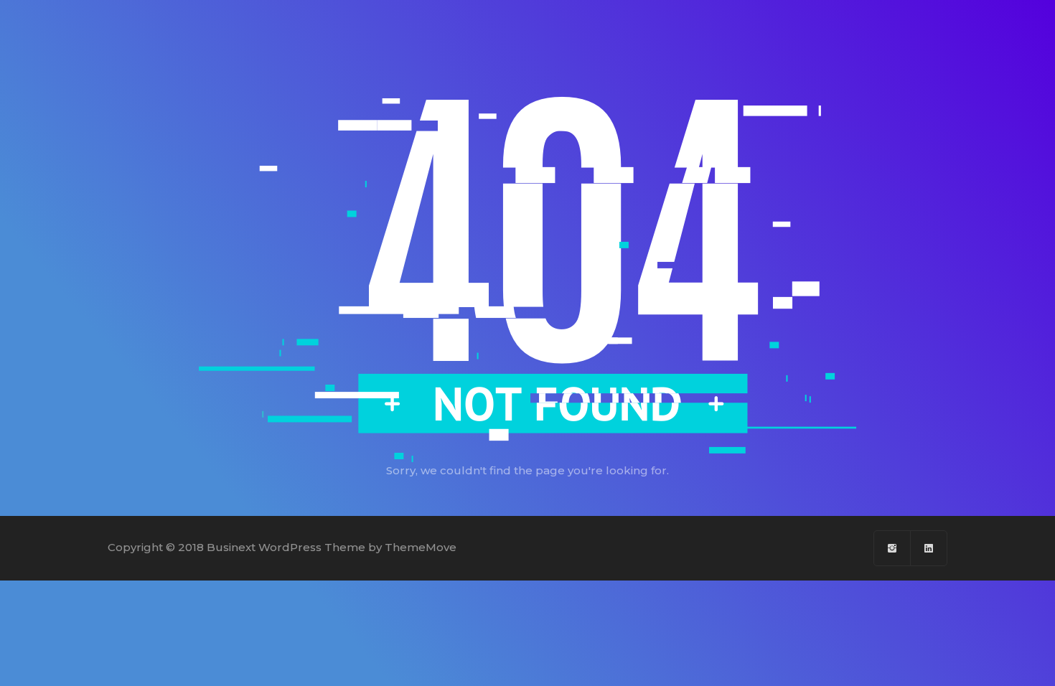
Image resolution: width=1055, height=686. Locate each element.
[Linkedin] (929, 548)
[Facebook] (892, 548)
